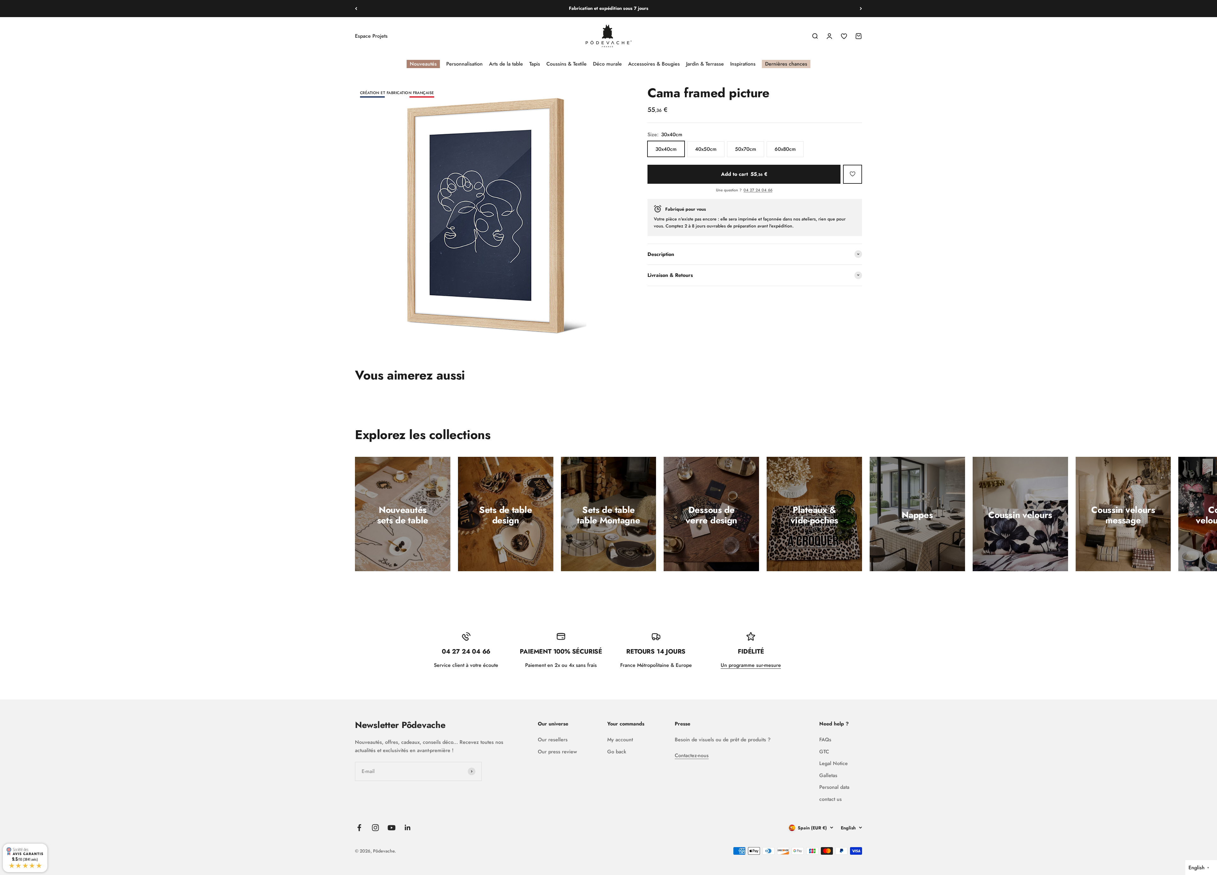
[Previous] (356, 8)
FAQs (825, 739)
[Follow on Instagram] (375, 827)
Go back (616, 751)
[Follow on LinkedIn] (407, 827)
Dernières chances (786, 63)
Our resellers (553, 739)
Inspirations (743, 63)
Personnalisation (464, 63)
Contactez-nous (692, 755)
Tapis (534, 63)
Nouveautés (423, 63)
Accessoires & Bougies (654, 63)
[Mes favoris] (852, 173)
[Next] (861, 8)
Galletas (828, 775)
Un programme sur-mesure (751, 665)
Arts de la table (506, 63)
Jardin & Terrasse (705, 63)
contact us (830, 799)
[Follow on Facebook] (359, 827)
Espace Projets (371, 36)
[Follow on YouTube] (391, 827)
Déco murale (607, 63)
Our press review (557, 751)
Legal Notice (833, 763)
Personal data (834, 787)
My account (620, 739)
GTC (824, 751)
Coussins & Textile (566, 63)
